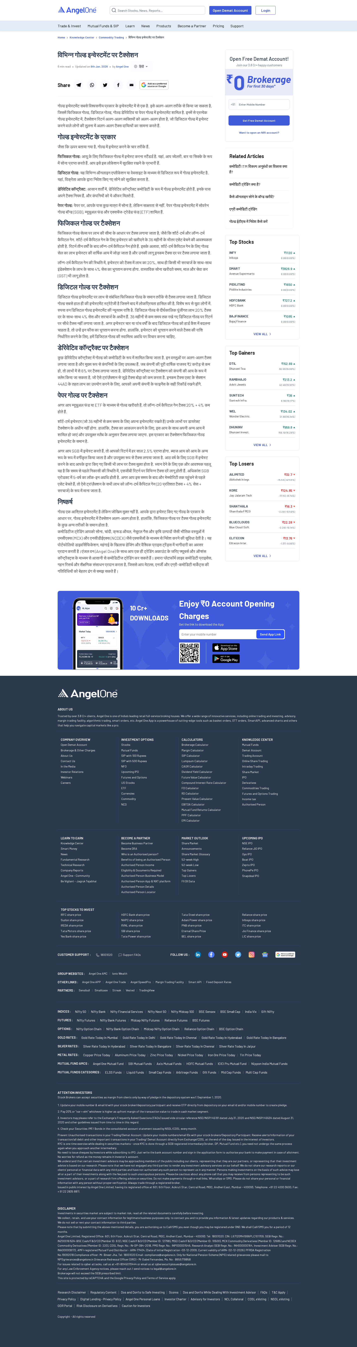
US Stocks (128, 782)
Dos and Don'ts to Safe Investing (143, 1292)
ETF (123, 788)
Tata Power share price (136, 936)
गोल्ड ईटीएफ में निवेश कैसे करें (248, 221)
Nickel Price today (190, 1055)
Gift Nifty (267, 1011)
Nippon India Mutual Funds (269, 1063)
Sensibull (84, 990)
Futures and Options (134, 777)
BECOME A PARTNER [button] (135, 838)
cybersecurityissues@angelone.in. (176, 1264)
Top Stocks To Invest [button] (77, 909)
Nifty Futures (86, 1020)
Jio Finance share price (256, 931)
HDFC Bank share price (135, 914)
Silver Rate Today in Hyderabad (104, 1046)
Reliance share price (254, 914)
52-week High (190, 859)
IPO (244, 777)
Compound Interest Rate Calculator (204, 782)
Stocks (125, 744)
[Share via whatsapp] (92, 85)
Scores (173, 1292)
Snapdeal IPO (250, 876)
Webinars (66, 777)
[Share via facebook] (118, 85)
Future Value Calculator (196, 777)
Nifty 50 (80, 1011)
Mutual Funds (129, 750)
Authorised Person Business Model (142, 875)
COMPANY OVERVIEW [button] (75, 739)
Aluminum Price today (130, 1055)
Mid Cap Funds (231, 1072)
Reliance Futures (176, 1020)
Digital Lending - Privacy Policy (100, 1299)
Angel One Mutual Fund (108, 1063)
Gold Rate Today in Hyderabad (222, 1037)
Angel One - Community (75, 875)
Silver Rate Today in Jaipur (237, 1046)
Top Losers (189, 875)
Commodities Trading (255, 788)
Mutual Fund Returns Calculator (201, 809)
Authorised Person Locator (138, 892)
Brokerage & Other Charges (78, 750)
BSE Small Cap (230, 1011)
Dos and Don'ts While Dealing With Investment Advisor (219, 1292)
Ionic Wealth (119, 973)
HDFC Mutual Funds (199, 1063)
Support (237, 26)
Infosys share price (253, 920)
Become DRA (129, 848)
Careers (66, 782)
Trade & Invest (69, 26)
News (145, 26)
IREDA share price (72, 925)
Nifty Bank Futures (113, 1020)
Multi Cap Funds (256, 1072)
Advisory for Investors (205, 1299)
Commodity (128, 799)
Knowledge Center (72, 843)
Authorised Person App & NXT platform (145, 881)
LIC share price (251, 936)
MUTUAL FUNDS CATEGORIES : (79, 1072)
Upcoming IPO (130, 771)
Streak (116, 990)
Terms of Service (157, 1278)
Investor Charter (175, 1299)
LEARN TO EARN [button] (72, 838)
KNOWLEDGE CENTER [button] (257, 739)
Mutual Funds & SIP (103, 26)
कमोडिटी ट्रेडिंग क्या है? (244, 184)
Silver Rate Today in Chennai (195, 1046)
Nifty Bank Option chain (122, 1029)
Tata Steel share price (195, 914)
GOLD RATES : (67, 1037)
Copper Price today (96, 1055)
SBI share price (130, 931)
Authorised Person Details (137, 886)
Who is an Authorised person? (139, 854)
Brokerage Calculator (195, 744)
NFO (124, 766)
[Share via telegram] (78, 85)
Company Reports (72, 870)
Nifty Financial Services (126, 1011)
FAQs (263, 1292)
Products (163, 26)
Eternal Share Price (194, 931)
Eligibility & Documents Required (141, 870)
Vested (130, 990)
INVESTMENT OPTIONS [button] (137, 739)
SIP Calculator (191, 755)
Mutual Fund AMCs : (73, 1063)
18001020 (106, 954)
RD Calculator (190, 793)
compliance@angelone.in (160, 1255)
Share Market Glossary (196, 854)
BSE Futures (201, 1020)
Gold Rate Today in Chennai (178, 1037)
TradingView (147, 990)
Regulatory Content (103, 1292)
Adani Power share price (197, 920)
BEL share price (191, 936)
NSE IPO (247, 843)
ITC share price (251, 925)
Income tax (249, 799)
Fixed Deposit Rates (218, 982)
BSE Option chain (231, 1029)
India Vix (251, 1011)
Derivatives (249, 782)
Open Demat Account (230, 10)
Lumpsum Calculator (195, 761)
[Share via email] (131, 85)
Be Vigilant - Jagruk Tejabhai (78, 881)
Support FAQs (132, 954)
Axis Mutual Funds (169, 1063)
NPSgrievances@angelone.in (75, 1259)
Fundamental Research (75, 859)
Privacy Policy (132, 1278)
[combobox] (141, 66)
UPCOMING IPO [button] (252, 838)
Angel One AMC (98, 973)
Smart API (194, 982)
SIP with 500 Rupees (134, 761)
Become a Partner (192, 26)
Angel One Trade (116, 982)
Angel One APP (91, 982)
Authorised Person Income (137, 865)
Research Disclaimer (72, 1292)
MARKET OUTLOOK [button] (195, 838)
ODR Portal (65, 1306)
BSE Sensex (207, 1011)
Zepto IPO (248, 865)
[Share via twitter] (105, 85)
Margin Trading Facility (170, 982)
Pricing (218, 26)
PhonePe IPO (250, 870)
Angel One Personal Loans (143, 1299)
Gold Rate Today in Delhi (139, 1037)
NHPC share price (132, 920)
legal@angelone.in (165, 1268)
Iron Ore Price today (221, 1055)
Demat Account (252, 750)
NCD (124, 804)
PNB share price (191, 925)
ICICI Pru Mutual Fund (232, 1063)
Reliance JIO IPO (252, 848)
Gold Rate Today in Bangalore (266, 1037)
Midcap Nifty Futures (145, 1020)
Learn (130, 26)
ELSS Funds (113, 1072)
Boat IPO (247, 859)
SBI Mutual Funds (140, 1063)
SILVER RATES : (68, 1046)
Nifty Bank (98, 1011)
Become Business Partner (137, 843)
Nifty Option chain (88, 1029)
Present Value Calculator (197, 799)
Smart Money (69, 848)
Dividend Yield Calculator (197, 771)
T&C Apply (278, 1292)
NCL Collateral (233, 1299)
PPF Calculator (191, 815)
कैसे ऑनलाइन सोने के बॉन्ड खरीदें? (251, 196)
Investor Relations (72, 771)
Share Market (250, 772)
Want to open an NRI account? (259, 132)
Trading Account (252, 755)
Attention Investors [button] (75, 1092)
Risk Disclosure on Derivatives (97, 1306)
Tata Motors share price (76, 931)
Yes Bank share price (73, 936)
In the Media (68, 766)
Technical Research (72, 865)
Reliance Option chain (199, 1029)
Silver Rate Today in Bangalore (150, 1046)
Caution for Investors (136, 1306)
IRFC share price (71, 914)
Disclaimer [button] (67, 1208)
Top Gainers (189, 870)
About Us (67, 755)
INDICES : (64, 1011)
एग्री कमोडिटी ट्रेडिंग (243, 209)
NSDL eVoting (280, 1299)
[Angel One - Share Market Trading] (77, 10)
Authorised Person (253, 804)
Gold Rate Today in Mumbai (99, 1037)
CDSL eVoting (257, 1299)
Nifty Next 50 (157, 1011)
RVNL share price (132, 925)
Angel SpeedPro (141, 982)
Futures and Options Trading (260, 793)
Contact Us (68, 761)
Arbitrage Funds (187, 1072)
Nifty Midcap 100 (182, 1011)
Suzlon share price (72, 920)
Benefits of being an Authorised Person (145, 859)
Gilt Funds (209, 1072)
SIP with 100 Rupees (133, 755)
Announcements (192, 848)
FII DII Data (188, 881)
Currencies (127, 793)
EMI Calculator (191, 820)
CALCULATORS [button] (192, 739)
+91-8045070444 (126, 1264)
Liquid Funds (135, 1072)
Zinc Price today (161, 1055)
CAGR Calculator (192, 766)
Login (265, 10)
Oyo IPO (247, 854)
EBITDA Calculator (193, 804)
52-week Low (190, 865)
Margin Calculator (193, 750)
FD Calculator (190, 788)
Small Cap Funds (160, 1072)
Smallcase (101, 990)
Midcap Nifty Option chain (162, 1029)
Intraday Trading (252, 766)
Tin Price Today (250, 1055)
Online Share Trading (255, 761)
